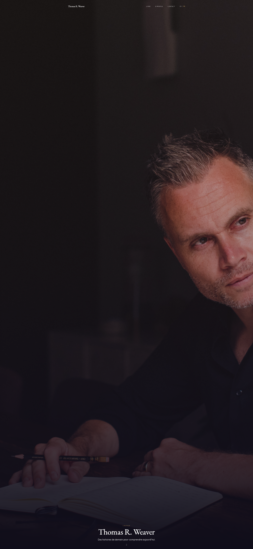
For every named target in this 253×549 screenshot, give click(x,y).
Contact (171, 6)
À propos (159, 6)
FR (184, 6)
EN (180, 6)
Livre (148, 6)
